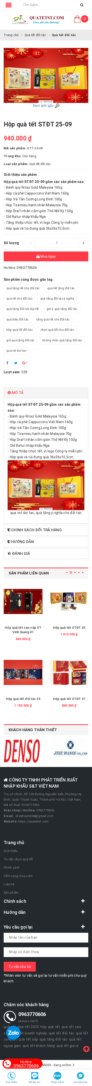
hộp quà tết (50, 1027)
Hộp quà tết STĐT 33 (69, 627)
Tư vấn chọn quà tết (18, 859)
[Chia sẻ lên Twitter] (16, 363)
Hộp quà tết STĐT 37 (69, 699)
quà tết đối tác (61, 1033)
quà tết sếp (28, 1039)
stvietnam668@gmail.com (34, 816)
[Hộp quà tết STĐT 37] (69, 672)
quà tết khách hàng (39, 1046)
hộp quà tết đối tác (19, 330)
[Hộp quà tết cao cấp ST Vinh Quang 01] (23, 601)
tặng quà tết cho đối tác (52, 319)
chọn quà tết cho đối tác (57, 330)
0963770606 (26, 1064)
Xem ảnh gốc (44, 106)
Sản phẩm (11, 892)
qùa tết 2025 (28, 1027)
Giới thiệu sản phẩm (20, 175)
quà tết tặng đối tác (61, 288)
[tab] (46, 393)
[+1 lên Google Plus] (24, 363)
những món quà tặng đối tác (62, 340)
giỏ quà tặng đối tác (20, 340)
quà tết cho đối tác (19, 298)
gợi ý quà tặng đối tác (62, 309)
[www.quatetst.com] (38, 19)
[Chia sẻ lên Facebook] (7, 363)
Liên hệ (9, 884)
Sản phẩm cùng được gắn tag (28, 279)
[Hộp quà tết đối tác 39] (23, 672)
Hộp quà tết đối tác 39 (23, 699)
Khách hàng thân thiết (33, 730)
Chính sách (12, 867)
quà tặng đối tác (54, 1039)
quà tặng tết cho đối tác (22, 288)
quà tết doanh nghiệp (29, 1033)
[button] (46, 392)
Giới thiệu (11, 851)
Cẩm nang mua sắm (18, 876)
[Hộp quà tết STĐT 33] (69, 601)
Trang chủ (14, 842)
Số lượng (11, 243)
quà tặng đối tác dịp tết (22, 309)
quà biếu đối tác (17, 319)
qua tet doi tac (16, 350)
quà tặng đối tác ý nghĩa (57, 298)
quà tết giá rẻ (67, 1046)
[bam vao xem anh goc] (46, 75)
